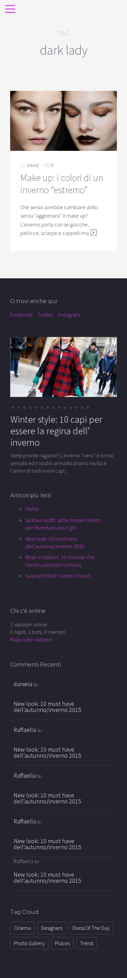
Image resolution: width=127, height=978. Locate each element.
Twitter (45, 314)
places (62, 943)
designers (51, 927)
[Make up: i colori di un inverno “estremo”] (63, 120)
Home (32, 508)
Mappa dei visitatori (31, 639)
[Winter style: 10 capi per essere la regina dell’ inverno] (63, 366)
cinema (22, 927)
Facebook (21, 314)
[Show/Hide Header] (10, 9)
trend (32, 165)
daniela (23, 684)
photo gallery (29, 943)
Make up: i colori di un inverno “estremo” (61, 184)
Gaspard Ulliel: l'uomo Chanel (57, 575)
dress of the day (90, 927)
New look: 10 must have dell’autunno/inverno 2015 (47, 707)
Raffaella (25, 730)
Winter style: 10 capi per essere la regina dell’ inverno (56, 430)
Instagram (69, 314)
